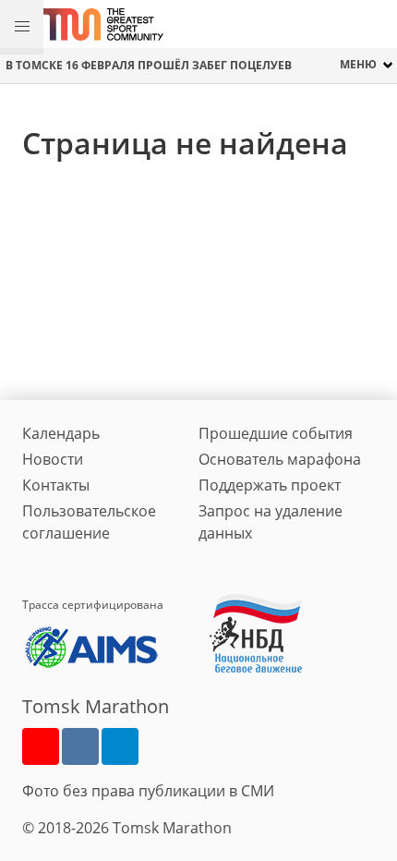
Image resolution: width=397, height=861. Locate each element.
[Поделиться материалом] (120, 746)
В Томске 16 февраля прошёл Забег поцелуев (149, 65)
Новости (52, 459)
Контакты (56, 485)
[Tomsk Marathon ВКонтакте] (80, 746)
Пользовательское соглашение (89, 522)
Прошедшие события (275, 433)
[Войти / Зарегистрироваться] (374, 24)
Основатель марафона (279, 459)
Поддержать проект (269, 485)
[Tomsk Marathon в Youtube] (40, 746)
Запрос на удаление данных (270, 522)
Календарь (61, 433)
